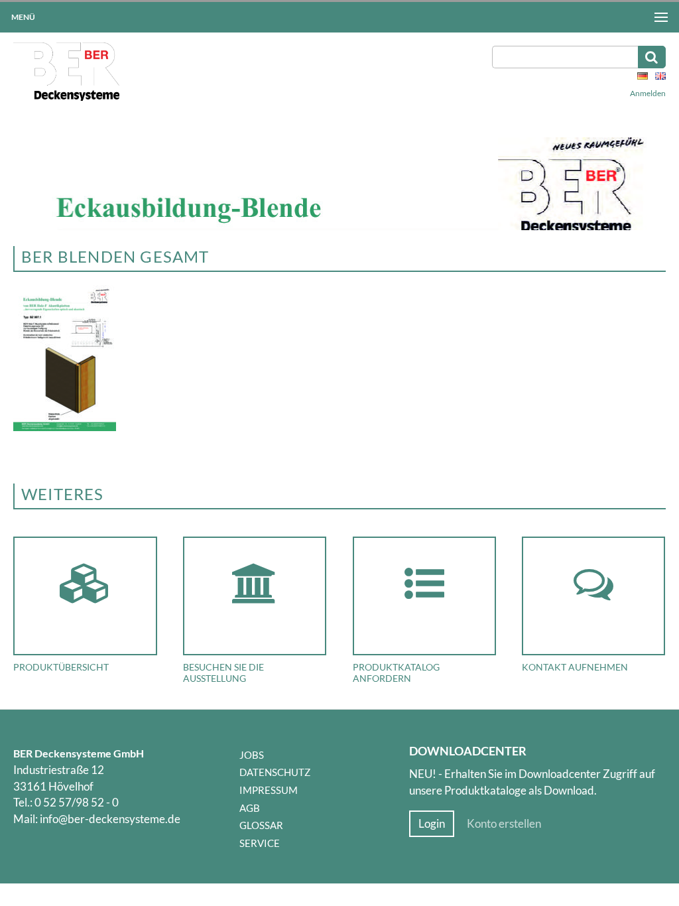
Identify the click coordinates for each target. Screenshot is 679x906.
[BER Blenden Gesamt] (64, 427)
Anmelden (648, 93)
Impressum (268, 790)
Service (259, 843)
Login (431, 823)
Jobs (251, 755)
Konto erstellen (504, 823)
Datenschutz (274, 772)
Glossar (261, 825)
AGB (249, 808)
